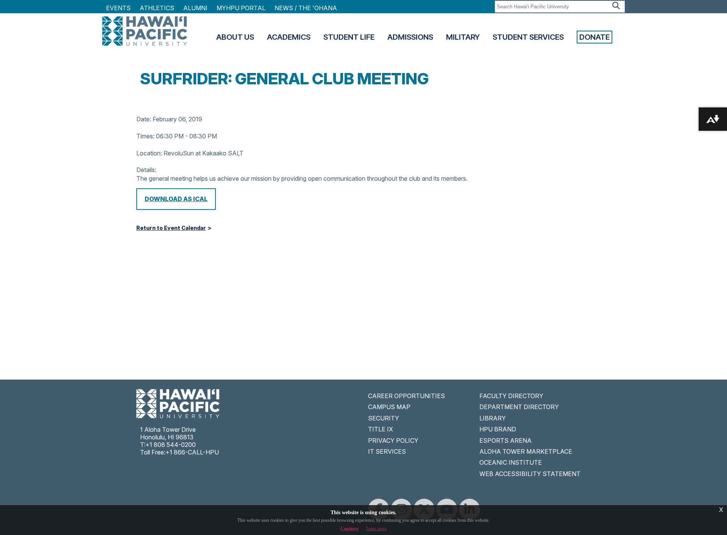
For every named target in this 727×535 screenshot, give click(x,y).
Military (463, 37)
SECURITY (383, 418)
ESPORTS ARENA (505, 440)
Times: (145, 136)
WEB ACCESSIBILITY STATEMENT (529, 474)
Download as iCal (176, 199)
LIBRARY (492, 418)
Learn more (376, 528)
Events (118, 8)
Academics (288, 37)
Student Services (528, 37)
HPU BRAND (497, 429)
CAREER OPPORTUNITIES (406, 396)
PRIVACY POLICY (393, 440)
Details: (146, 170)
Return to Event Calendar (171, 228)
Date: (143, 119)
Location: (149, 153)
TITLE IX (380, 429)
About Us (235, 37)
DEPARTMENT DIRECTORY (519, 407)
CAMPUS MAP (389, 407)
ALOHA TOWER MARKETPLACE (525, 451)
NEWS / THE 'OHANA (306, 8)
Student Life (348, 37)
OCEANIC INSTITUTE (510, 462)
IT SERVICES (387, 451)
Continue (349, 528)
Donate (594, 37)
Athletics (157, 8)
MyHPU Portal (241, 8)
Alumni (195, 8)
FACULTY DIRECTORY (511, 396)
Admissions (410, 37)
